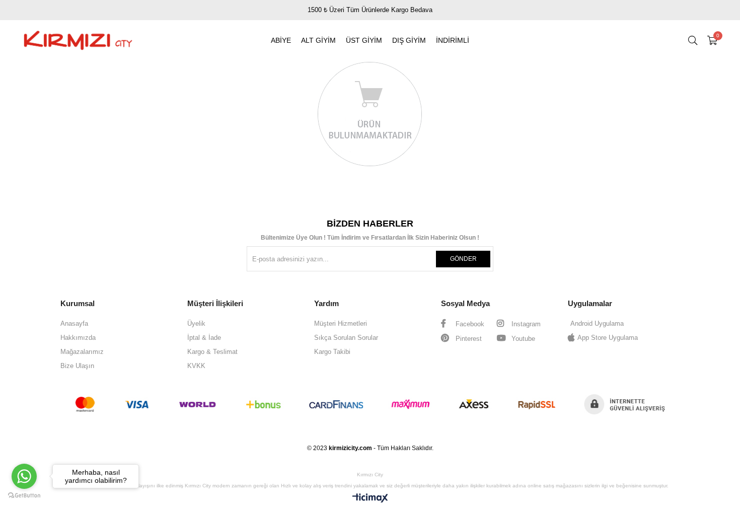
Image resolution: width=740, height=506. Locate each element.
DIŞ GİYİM (409, 40)
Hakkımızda (78, 337)
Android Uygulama (597, 323)
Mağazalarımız (82, 351)
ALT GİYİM (318, 40)
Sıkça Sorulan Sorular (346, 337)
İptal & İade (204, 337)
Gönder (463, 258)
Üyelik (196, 323)
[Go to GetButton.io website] (24, 495)
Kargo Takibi (332, 351)
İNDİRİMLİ (452, 40)
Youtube (522, 338)
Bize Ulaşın (77, 366)
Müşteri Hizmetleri (340, 323)
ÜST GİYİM (364, 40)
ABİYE (281, 40)
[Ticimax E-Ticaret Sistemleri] (370, 498)
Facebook (469, 324)
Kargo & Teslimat (212, 351)
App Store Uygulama (607, 337)
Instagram (525, 324)
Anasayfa (74, 323)
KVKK (196, 366)
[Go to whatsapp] (24, 476)
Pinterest (468, 338)
